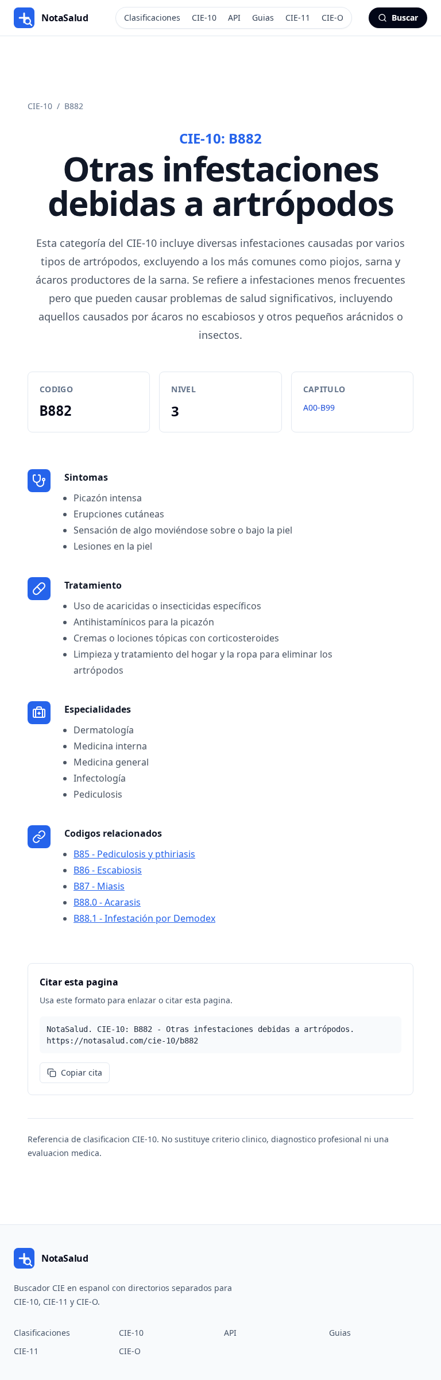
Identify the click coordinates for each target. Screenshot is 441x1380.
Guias (263, 17)
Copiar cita (81, 1072)
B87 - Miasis (99, 886)
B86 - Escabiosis (108, 870)
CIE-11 (297, 17)
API (234, 17)
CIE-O (332, 17)
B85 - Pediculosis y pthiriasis (134, 854)
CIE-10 (204, 17)
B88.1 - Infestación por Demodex (144, 918)
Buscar (405, 17)
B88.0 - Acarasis (107, 902)
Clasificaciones (152, 17)
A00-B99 (319, 407)
